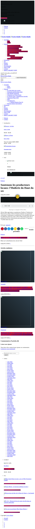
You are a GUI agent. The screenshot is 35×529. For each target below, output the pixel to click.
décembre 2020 (11, 450)
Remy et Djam (6, 138)
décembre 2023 (11, 408)
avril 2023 (9, 420)
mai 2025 (9, 383)
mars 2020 (10, 456)
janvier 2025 (10, 389)
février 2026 (10, 370)
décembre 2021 (11, 433)
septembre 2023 (11, 412)
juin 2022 (9, 424)
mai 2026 (9, 366)
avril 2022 (9, 427)
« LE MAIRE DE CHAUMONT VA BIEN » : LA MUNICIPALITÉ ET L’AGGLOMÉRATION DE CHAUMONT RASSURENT (17, 289)
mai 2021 (9, 443)
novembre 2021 (11, 434)
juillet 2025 (10, 380)
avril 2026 (9, 367)
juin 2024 (9, 399)
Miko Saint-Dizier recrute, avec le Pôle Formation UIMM (14, 483)
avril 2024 (9, 402)
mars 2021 (10, 446)
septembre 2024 (11, 395)
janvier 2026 (10, 372)
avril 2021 (9, 444)
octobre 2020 (10, 453)
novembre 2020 (11, 452)
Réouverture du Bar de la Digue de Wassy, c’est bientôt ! (14, 497)
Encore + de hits (7, 129)
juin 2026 (9, 364)
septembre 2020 (11, 455)
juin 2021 (9, 441)
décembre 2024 (11, 391)
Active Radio (9, 515)
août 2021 (9, 439)
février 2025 (10, 388)
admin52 (8, 225)
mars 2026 (10, 369)
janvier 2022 (10, 431)
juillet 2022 (10, 423)
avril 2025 (9, 385)
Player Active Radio (6, 76)
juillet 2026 (10, 363)
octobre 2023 (10, 411)
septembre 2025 (11, 378)
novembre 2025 (11, 375)
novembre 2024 (11, 392)
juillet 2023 (10, 415)
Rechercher (21, 77)
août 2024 (9, 396)
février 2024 (10, 405)
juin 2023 (9, 417)
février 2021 (10, 447)
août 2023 (9, 414)
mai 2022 (9, 425)
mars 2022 (10, 428)
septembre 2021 (11, 437)
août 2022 (9, 421)
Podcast (3, 181)
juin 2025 (9, 382)
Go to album (4, 18)
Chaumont (3, 330)
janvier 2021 (10, 449)
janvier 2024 (10, 407)
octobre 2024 (10, 394)
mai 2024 (9, 401)
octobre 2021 (10, 436)
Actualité (3, 284)
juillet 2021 (10, 440)
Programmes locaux (7, 149)
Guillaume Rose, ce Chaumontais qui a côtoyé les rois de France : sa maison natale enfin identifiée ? (17, 334)
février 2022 (10, 430)
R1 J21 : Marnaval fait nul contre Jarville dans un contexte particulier (17, 505)
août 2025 (9, 379)
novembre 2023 (11, 409)
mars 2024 (10, 404)
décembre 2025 (11, 373)
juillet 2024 (10, 398)
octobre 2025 (10, 376)
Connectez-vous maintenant (8, 349)
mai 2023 (9, 418)
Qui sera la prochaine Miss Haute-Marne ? (12, 512)
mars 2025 (10, 386)
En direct (6, 466)
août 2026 (9, 362)
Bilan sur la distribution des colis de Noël (14, 238)
